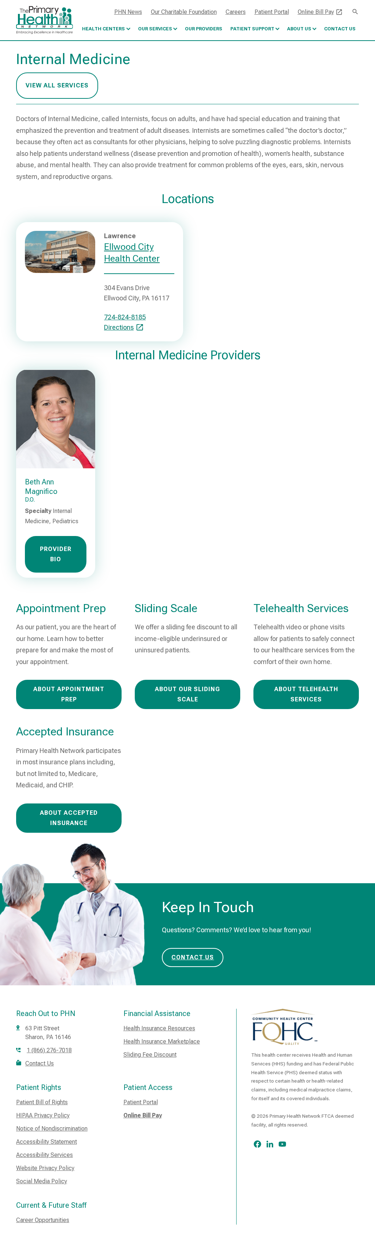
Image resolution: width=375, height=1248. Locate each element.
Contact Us (340, 28)
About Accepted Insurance (69, 818)
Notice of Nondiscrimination (52, 1128)
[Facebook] (257, 1144)
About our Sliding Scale (187, 694)
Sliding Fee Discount (150, 1054)
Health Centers (103, 28)
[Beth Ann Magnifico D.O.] (55, 418)
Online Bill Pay (316, 11)
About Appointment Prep (68, 694)
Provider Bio (55, 554)
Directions (119, 327)
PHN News (128, 11)
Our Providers (203, 28)
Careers (236, 11)
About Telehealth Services (306, 694)
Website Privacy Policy (45, 1168)
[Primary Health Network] (44, 20)
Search (355, 11)
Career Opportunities (42, 1220)
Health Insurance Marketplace (161, 1041)
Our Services (155, 28)
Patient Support (252, 28)
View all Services (57, 85)
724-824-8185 (125, 317)
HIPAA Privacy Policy (43, 1115)
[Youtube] (282, 1144)
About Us (299, 28)
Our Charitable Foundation (184, 11)
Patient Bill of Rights (42, 1102)
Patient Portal (272, 11)
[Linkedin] (270, 1144)
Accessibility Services (44, 1154)
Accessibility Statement (46, 1141)
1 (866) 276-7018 (49, 1050)
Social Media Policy (41, 1181)
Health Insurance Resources (159, 1028)
